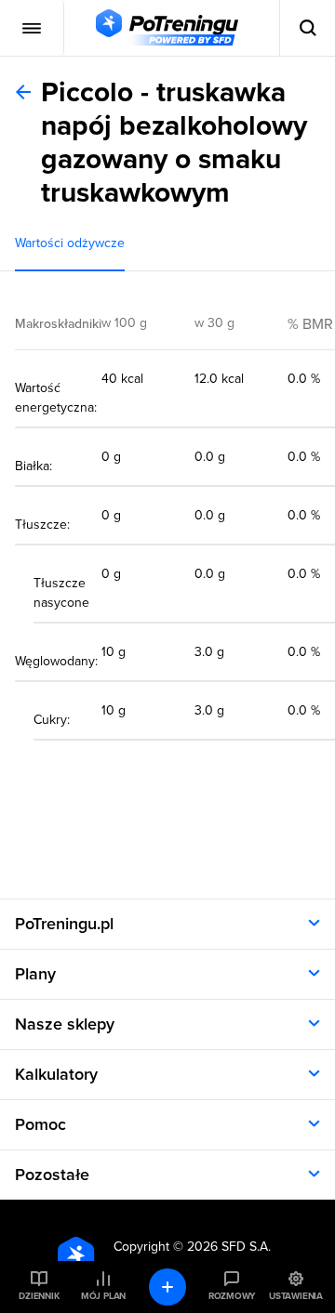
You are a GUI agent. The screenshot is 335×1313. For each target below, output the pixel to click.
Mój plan (103, 1296)
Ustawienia (296, 1296)
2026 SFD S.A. (229, 1246)
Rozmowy (231, 1296)
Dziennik (39, 1296)
